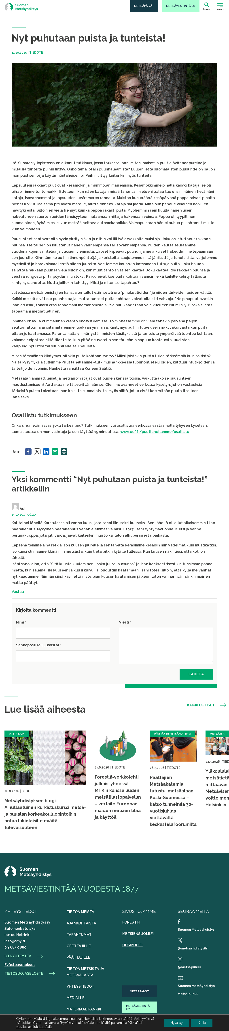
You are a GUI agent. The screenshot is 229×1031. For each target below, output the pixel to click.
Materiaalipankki (84, 1009)
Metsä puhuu (188, 994)
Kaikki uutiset (201, 705)
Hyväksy (177, 1023)
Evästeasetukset (19, 965)
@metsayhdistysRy (193, 948)
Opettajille (79, 946)
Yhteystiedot (80, 986)
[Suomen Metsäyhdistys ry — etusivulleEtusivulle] (27, 876)
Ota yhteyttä (17, 956)
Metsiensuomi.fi (138, 934)
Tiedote (36, 52)
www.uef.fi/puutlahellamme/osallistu (154, 432)
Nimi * (21, 622)
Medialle (76, 998)
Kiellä (202, 1023)
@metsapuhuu (189, 967)
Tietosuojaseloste (23, 974)
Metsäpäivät (139, 991)
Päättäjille (78, 957)
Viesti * (125, 622)
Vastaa (18, 592)
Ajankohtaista (81, 923)
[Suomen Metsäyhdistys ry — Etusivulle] (21, 6)
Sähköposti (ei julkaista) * (38, 645)
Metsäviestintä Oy (138, 1007)
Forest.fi (131, 922)
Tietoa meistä (80, 912)
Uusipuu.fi (132, 945)
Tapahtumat (79, 934)
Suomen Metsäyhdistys (196, 929)
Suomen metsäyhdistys (196, 986)
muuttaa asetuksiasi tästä (34, 1027)
